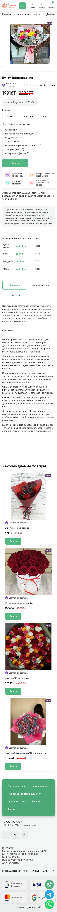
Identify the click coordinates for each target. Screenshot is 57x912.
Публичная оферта (18, 801)
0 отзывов (49, 85)
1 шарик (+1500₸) (14, 149)
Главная (6, 14)
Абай (25, 870)
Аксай (36, 870)
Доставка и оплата (17, 786)
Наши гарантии (39, 786)
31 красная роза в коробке (19, 603)
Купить (15, 163)
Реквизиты (37, 801)
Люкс (44, 116)
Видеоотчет (12, 138)
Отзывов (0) (15, 295)
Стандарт (11, 116)
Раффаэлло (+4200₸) (17, 153)
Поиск (32, 8)
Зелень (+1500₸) (14, 142)
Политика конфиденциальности (24, 793)
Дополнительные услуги (16, 124)
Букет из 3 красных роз (17, 528)
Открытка (11, 130)
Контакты (12, 809)
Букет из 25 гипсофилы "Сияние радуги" (26, 753)
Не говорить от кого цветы (20, 134)
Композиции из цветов (28, 14)
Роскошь (28, 116)
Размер (6, 110)
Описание (14, 285)
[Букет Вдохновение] (30, 44)
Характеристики (41, 285)
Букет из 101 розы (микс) (17, 678)
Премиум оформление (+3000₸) (23, 146)
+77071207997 (12, 822)
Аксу (45, 870)
